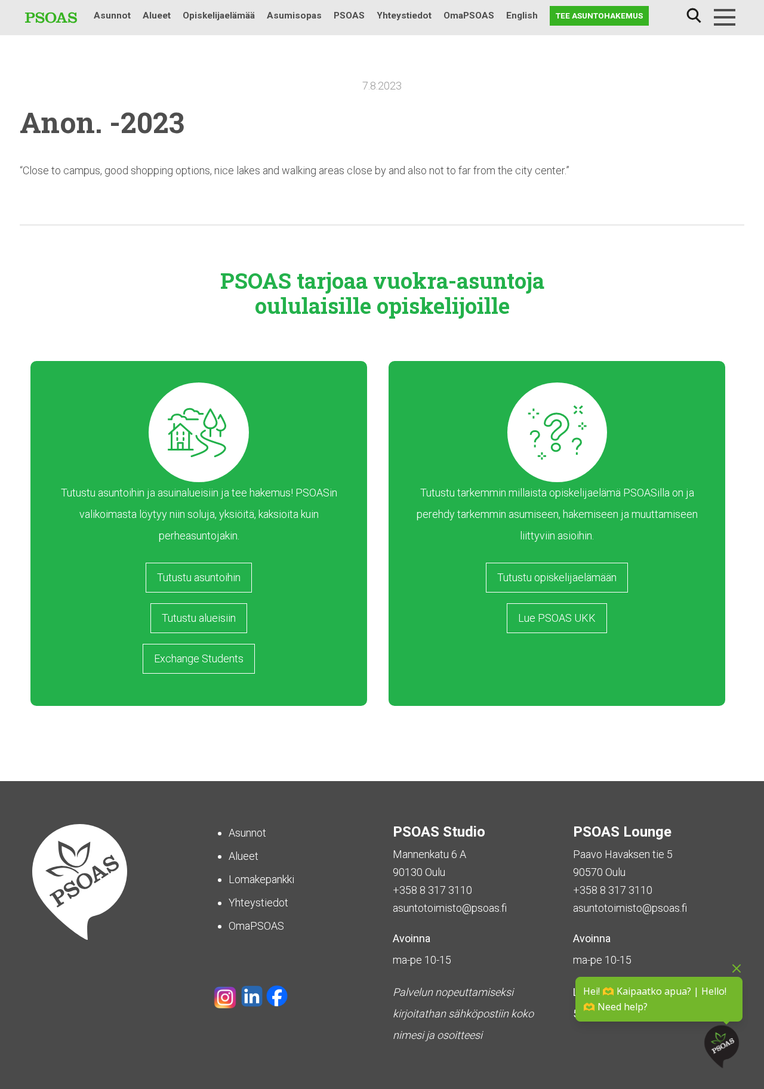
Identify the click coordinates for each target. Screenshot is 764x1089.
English (522, 15)
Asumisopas (294, 15)
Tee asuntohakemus (599, 15)
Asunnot (112, 15)
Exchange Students (199, 658)
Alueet (157, 15)
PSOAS (349, 15)
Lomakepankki (261, 879)
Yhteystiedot (404, 15)
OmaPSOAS (468, 15)
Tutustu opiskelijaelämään (557, 577)
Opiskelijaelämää (219, 15)
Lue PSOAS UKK (557, 618)
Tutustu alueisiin (199, 618)
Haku (693, 16)
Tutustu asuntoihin (199, 577)
